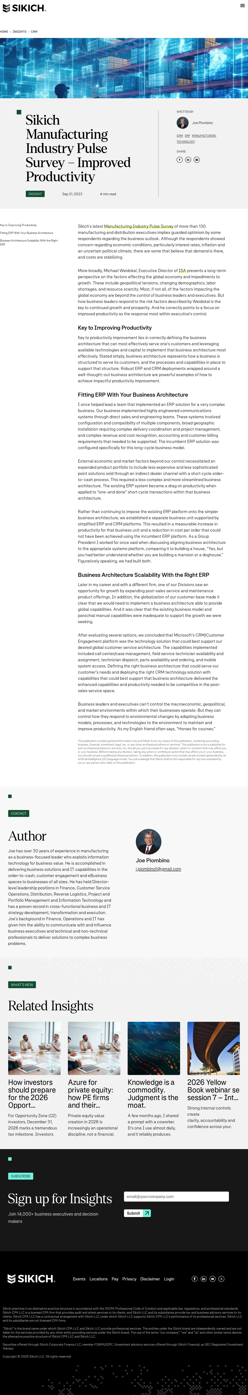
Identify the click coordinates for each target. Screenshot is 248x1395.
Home (4, 31)
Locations (99, 1278)
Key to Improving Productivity (18, 225)
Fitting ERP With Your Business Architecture (26, 233)
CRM (34, 31)
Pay (115, 1278)
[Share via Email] (197, 160)
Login (169, 1278)
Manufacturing (204, 135)
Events (79, 1278)
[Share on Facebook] (180, 160)
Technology (186, 141)
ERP (187, 135)
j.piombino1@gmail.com (158, 869)
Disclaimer (150, 1278)
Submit (133, 1213)
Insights (20, 31)
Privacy (129, 1278)
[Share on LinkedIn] (188, 160)
